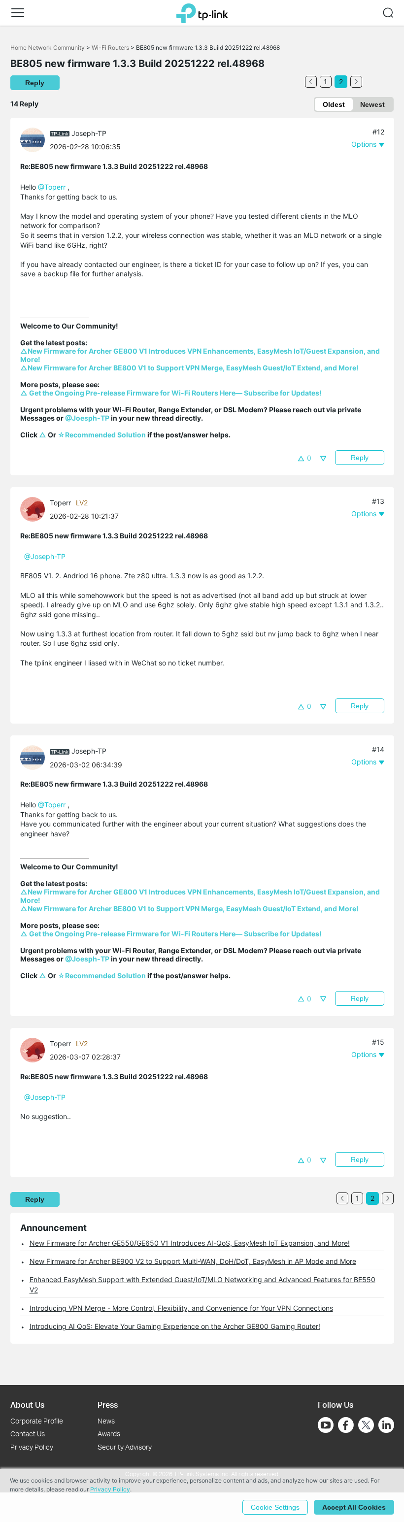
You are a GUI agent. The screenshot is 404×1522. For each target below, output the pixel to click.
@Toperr (52, 187)
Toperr (60, 502)
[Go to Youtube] (326, 1425)
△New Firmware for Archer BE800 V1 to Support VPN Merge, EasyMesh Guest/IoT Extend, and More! (189, 368)
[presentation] (32, 140)
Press (108, 1404)
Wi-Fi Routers (111, 47)
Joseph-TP (88, 133)
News (106, 1421)
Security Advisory (125, 1447)
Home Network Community (47, 47)
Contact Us (27, 1433)
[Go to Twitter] (366, 1426)
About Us (27, 1404)
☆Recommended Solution (102, 434)
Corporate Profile (36, 1421)
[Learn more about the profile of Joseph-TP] (35, 139)
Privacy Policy (31, 1447)
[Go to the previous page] (311, 82)
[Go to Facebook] (346, 1425)
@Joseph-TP (45, 556)
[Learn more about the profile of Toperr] (35, 508)
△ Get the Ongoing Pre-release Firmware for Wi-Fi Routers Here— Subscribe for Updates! (171, 393)
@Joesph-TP (87, 418)
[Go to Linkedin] (386, 1425)
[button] (17, 13)
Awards (109, 1433)
